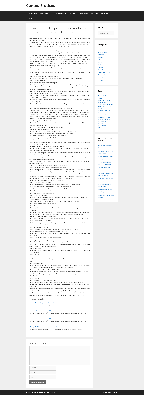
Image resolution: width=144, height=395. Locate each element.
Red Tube (73, 13)
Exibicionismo (103, 52)
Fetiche (100, 57)
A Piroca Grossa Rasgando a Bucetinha (42, 303)
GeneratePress (51, 392)
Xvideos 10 (101, 98)
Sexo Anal (101, 75)
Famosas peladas (104, 117)
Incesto (100, 62)
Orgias (100, 67)
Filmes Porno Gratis (104, 106)
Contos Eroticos (40, 5)
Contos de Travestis (61, 13)
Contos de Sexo (106, 392)
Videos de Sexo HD (46, 13)
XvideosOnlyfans (103, 115)
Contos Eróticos (32, 13)
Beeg (100, 128)
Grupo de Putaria (104, 100)
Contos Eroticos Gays (105, 119)
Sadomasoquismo (104, 72)
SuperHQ (101, 123)
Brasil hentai (102, 121)
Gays (100, 60)
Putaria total (102, 113)
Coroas (100, 49)
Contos (30, 18)
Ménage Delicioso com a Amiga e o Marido (44, 327)
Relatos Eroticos (103, 125)
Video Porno (94, 13)
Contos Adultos (83, 13)
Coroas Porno (105, 13)
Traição (100, 77)
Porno (100, 108)
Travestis (101, 80)
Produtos (101, 70)
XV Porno (115, 392)
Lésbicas (101, 65)
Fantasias (101, 55)
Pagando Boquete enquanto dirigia (41, 311)
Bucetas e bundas (104, 111)
